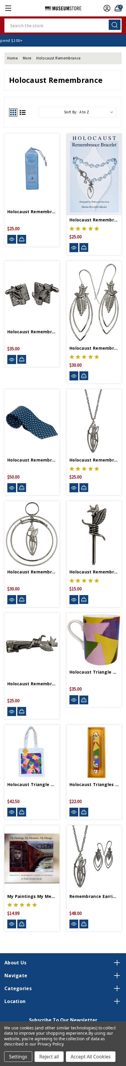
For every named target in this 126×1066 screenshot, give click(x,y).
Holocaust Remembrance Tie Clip (32, 683)
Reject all (49, 1056)
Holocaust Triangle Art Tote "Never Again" (32, 784)
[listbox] (98, 112)
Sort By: (71, 112)
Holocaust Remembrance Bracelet (94, 220)
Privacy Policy (50, 1044)
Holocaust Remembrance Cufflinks (32, 331)
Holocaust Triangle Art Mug (94, 672)
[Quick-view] (11, 239)
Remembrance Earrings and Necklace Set (94, 896)
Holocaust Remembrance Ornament (32, 572)
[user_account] (105, 8)
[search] (114, 25)
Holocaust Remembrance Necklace (94, 460)
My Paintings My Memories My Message (32, 896)
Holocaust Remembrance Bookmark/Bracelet (32, 211)
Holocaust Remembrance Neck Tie (32, 460)
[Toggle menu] (8, 8)
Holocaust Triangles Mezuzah (94, 784)
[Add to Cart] (21, 239)
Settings (18, 1056)
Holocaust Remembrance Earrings (94, 348)
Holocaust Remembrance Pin (94, 572)
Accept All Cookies (91, 1056)
